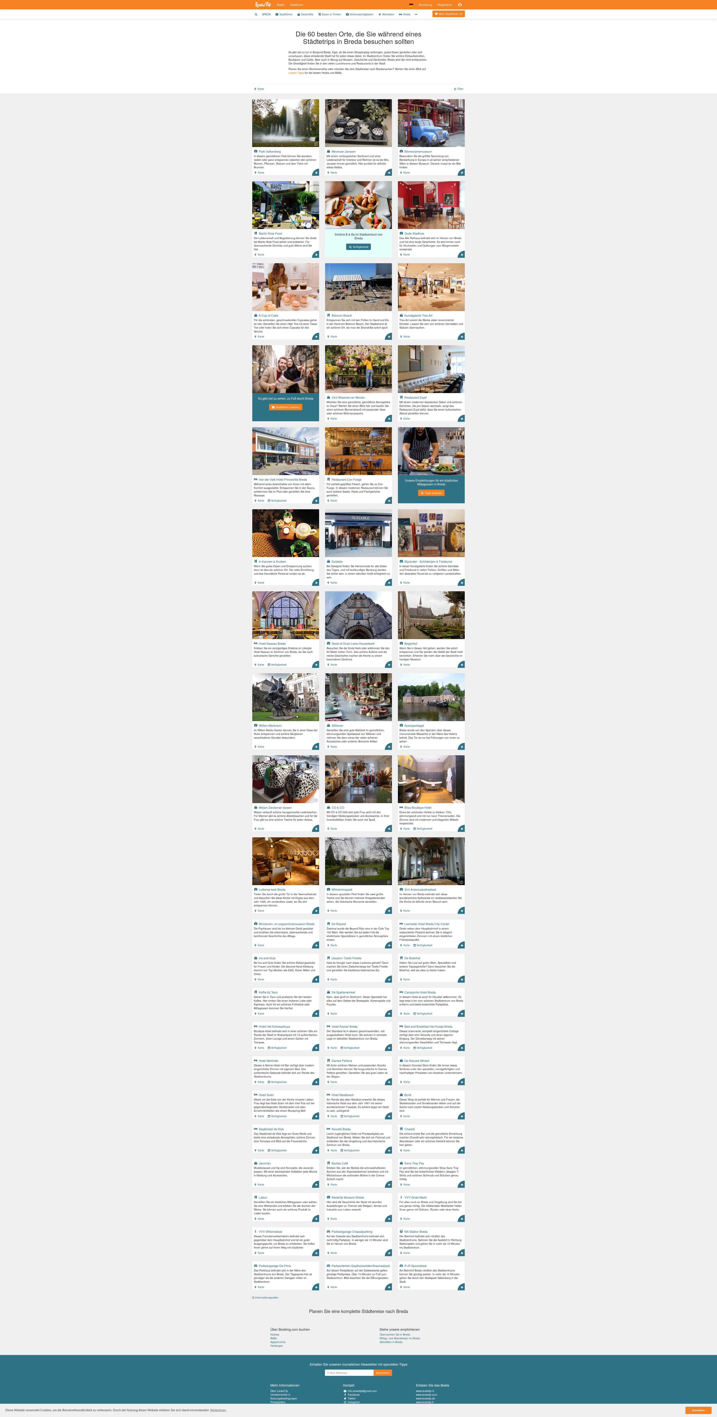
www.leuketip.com (426, 1394)
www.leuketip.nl (425, 1391)
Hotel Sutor (266, 1095)
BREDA (266, 14)
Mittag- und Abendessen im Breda (400, 1338)
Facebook (354, 1394)
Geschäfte (306, 14)
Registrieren (445, 5)
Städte (281, 5)
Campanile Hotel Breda (420, 992)
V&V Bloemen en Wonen (348, 397)
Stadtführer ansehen (287, 407)
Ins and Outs (266, 958)
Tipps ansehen (433, 493)
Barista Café (339, 1163)
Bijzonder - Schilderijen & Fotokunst (428, 561)
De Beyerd (338, 924)
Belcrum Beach (341, 315)
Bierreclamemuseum (418, 151)
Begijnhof (410, 643)
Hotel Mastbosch (342, 1095)
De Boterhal (412, 958)
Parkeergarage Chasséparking (351, 1231)
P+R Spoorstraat (415, 1266)
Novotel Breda (341, 1129)
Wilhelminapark (341, 889)
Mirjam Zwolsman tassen (275, 807)
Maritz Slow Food (270, 233)
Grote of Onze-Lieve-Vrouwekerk (353, 643)
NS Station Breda (416, 1231)
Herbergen (276, 1346)
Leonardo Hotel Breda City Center (426, 924)
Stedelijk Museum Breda (347, 1197)
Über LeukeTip (279, 1391)
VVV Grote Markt (415, 1197)
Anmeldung (425, 5)
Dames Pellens (341, 1060)
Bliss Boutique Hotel (418, 807)
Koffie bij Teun (268, 992)
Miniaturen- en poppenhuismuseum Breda (286, 924)
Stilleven (337, 725)
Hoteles (274, 1334)
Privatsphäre (277, 1402)
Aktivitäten (387, 14)
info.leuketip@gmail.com (362, 1391)
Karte (260, 89)
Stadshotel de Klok (271, 1129)
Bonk (407, 1095)
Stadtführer (296, 5)
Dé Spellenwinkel (343, 992)
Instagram (354, 1402)
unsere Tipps (296, 73)
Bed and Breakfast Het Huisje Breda (428, 1026)
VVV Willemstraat (270, 1231)
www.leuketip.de (425, 1398)
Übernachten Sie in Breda (395, 1334)
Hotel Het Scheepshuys (274, 1026)
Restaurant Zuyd (415, 397)
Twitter (352, 1398)
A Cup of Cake (268, 315)
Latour (262, 1197)
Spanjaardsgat (414, 725)
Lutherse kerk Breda (271, 889)
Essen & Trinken (331, 14)
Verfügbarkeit (360, 247)
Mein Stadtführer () (450, 14)
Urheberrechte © (280, 1394)
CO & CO (337, 807)
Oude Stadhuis (414, 233)
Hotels (406, 14)
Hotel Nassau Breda (272, 643)
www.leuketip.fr (425, 1402)
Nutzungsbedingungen (283, 1398)
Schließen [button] (698, 1410)
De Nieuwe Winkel (416, 1060)
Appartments (277, 1342)
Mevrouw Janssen (343, 151)
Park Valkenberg (269, 151)
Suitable (337, 561)
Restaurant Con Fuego (346, 479)
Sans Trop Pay (414, 1163)
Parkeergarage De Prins (274, 1266)
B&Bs (273, 1338)
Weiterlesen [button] (218, 1410)
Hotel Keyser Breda (344, 1026)
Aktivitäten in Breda (391, 1342)
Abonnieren (383, 1373)
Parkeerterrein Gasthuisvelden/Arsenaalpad (360, 1266)
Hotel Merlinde (268, 1060)
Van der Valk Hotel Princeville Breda (282, 479)
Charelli (409, 1129)
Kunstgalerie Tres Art (418, 315)
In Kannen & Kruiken (272, 561)
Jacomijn (264, 1163)
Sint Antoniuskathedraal (420, 889)
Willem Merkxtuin (270, 725)
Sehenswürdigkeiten (361, 14)
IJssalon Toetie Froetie (346, 958)
